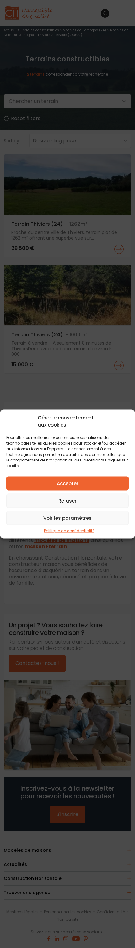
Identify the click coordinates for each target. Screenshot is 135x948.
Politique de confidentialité (69, 531)
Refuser (67, 500)
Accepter (67, 483)
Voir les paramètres (67, 517)
